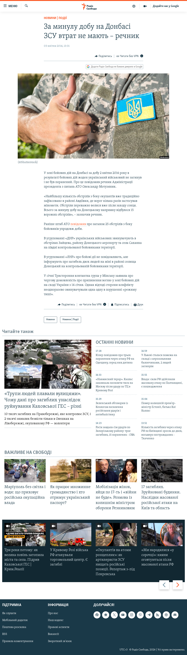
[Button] (103, 56)
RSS (4, 634)
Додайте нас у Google (166, 6)
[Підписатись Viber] (140, 614)
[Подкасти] (134, 6)
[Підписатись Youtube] (122, 614)
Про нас (53, 613)
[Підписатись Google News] (105, 614)
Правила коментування (17, 641)
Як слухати (9, 613)
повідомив (78, 224)
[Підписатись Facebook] (97, 614)
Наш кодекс (55, 620)
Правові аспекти (58, 627)
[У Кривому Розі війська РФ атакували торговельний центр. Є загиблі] (70, 534)
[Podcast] (166, 614)
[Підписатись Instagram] (131, 614)
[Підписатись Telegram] (148, 614)
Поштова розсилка (14, 627)
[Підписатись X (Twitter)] (114, 614)
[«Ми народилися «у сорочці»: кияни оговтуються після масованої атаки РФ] (162, 534)
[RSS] (157, 614)
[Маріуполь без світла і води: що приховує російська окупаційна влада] (25, 470)
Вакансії (53, 634)
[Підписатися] (174, 614)
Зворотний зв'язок (60, 641)
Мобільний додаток (15, 620)
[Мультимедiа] (145, 6)
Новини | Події (55, 18)
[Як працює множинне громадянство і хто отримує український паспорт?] (70, 470)
